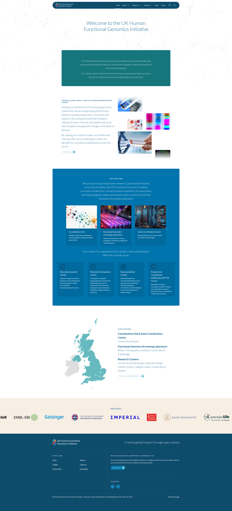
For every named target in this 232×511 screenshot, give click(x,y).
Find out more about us (129, 376)
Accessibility (84, 469)
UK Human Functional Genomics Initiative (64, 5)
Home (118, 5)
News (157, 5)
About (125, 5)
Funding (146, 5)
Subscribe (116, 468)
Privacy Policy (57, 469)
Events (163, 5)
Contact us (83, 464)
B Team (177, 497)
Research (135, 5)
